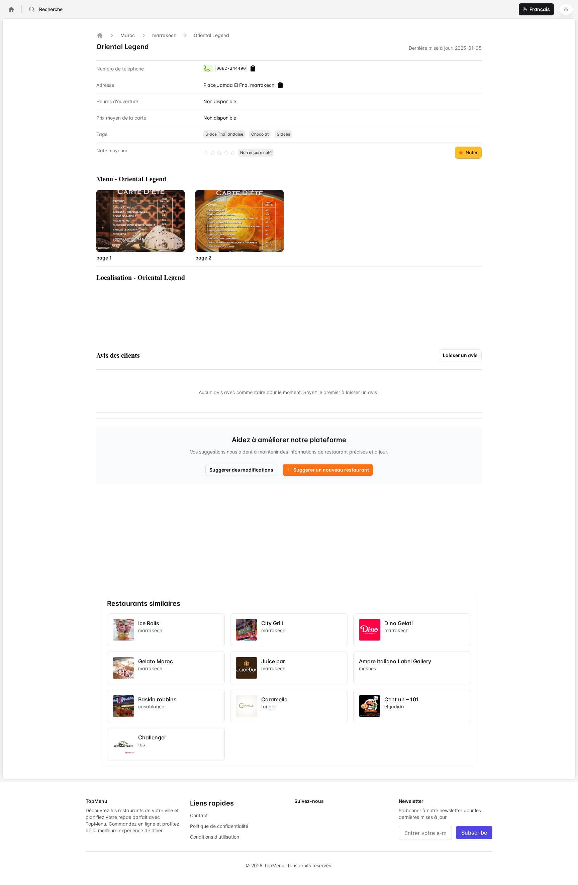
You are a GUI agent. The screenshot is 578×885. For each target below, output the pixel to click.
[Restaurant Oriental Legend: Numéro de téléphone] (208, 68)
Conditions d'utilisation (214, 837)
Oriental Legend (211, 35)
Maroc (127, 35)
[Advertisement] (289, 536)
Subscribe (474, 832)
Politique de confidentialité (219, 826)
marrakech (164, 35)
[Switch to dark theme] (566, 9)
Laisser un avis (460, 355)
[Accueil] (99, 35)
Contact (199, 815)
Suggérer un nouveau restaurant (331, 470)
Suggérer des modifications (241, 470)
